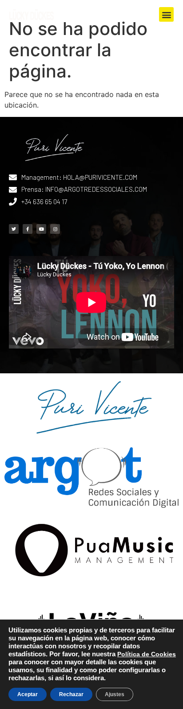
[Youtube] (41, 229)
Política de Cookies (146, 654)
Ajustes (114, 694)
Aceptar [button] (27, 694)
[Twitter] (14, 229)
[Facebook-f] (27, 229)
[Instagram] (55, 229)
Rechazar (71, 694)
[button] (166, 14)
